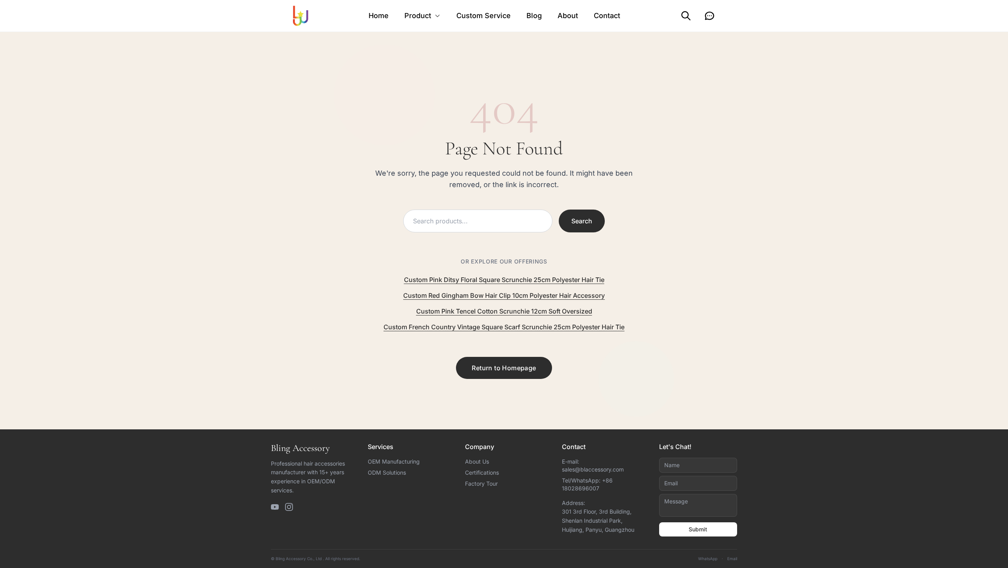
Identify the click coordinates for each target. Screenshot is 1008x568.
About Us (477, 461)
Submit (698, 529)
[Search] (686, 15)
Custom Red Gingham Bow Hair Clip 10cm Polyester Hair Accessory (504, 295)
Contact (607, 15)
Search (581, 221)
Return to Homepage (504, 368)
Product (417, 15)
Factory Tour (481, 483)
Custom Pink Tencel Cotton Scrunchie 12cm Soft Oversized (504, 311)
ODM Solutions (387, 472)
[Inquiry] (709, 15)
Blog (534, 15)
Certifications (482, 472)
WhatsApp (707, 558)
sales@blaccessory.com (593, 469)
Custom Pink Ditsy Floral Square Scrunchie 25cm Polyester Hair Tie (504, 280)
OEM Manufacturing (394, 461)
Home (379, 15)
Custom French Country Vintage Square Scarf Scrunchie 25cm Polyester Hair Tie (504, 327)
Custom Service (483, 15)
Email (732, 558)
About (568, 15)
